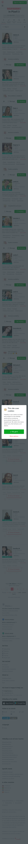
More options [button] (14, 436)
